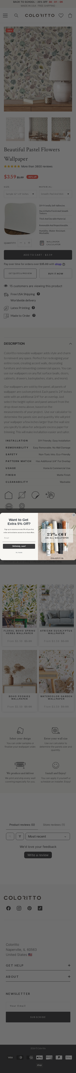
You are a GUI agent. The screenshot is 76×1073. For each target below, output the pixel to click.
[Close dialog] (74, 515)
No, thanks (19, 552)
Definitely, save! (19, 546)
